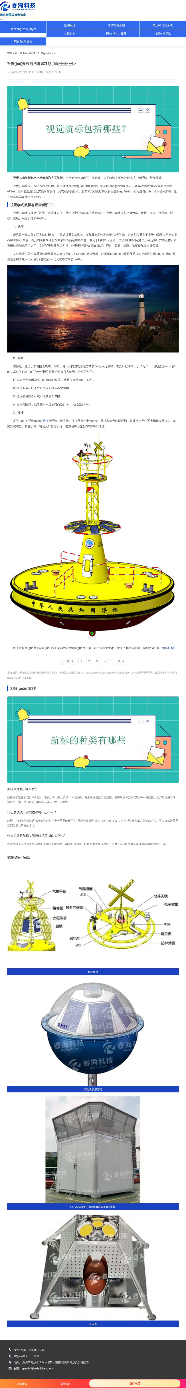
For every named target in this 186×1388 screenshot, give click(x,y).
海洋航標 (168, 648)
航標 (45, 421)
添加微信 (22, 1383)
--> (1, 19)
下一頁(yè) (118, 661)
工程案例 (70, 33)
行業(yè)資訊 (162, 33)
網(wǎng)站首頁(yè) (23, 29)
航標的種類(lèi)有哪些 (22, 788)
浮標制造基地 (116, 25)
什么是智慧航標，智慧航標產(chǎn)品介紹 (36, 835)
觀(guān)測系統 (163, 25)
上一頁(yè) (67, 661)
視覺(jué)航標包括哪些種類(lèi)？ (39, 672)
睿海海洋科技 (27, 53)
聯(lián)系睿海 (23, 41)
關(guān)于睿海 (116, 33)
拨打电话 (134, 1383)
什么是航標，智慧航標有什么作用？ (32, 812)
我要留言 (65, 1383)
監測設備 (70, 25)
